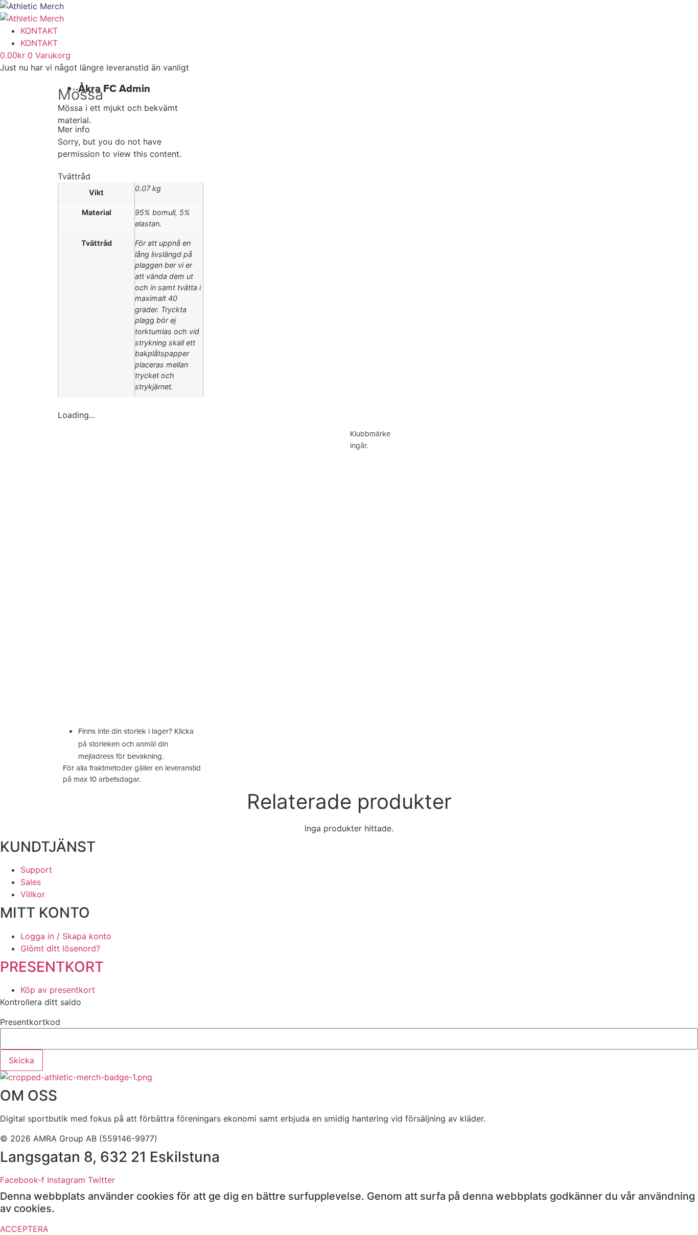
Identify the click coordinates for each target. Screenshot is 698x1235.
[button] (130, 129)
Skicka (21, 1060)
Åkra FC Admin (114, 88)
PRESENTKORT (52, 966)
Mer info (74, 129)
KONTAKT (39, 31)
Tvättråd (74, 176)
